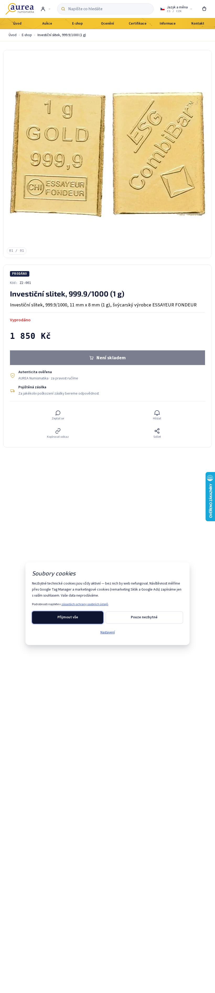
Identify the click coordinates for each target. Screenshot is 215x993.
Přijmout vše (67, 617)
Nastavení (107, 632)
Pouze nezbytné (144, 617)
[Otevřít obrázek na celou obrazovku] (107, 154)
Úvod (13, 35)
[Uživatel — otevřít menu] (45, 9)
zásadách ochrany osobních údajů (84, 604)
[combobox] (109, 9)
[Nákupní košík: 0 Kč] (204, 9)
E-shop (27, 35)
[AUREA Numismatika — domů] (20, 9)
